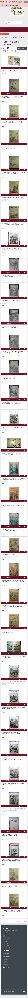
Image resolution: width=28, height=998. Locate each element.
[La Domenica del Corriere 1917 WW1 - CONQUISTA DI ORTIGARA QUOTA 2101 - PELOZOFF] (14, 722)
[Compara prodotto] (19, 68)
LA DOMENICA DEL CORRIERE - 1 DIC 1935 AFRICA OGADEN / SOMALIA (13, 657)
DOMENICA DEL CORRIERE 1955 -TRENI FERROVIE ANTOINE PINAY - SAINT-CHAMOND (13, 173)
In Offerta (6, 964)
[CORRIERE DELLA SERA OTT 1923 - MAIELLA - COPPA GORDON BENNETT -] (14, 137)
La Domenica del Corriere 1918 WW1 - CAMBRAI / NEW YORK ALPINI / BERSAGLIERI (13, 784)
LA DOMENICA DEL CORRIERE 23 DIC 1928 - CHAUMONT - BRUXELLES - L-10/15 (12, 276)
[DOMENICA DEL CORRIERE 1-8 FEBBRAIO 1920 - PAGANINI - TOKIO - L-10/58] (14, 187)
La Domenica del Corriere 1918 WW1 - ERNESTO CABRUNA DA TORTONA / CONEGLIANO (13, 428)
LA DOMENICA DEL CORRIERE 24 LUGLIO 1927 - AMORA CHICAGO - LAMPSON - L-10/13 (13, 403)
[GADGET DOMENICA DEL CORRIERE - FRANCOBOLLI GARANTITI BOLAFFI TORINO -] (14, 849)
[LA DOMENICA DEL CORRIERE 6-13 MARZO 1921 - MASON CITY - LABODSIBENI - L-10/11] (14, 341)
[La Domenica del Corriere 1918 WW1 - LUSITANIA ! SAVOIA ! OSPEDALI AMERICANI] (14, 697)
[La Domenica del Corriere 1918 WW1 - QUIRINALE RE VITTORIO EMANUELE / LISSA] (14, 798)
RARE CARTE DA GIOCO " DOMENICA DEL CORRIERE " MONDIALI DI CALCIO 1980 (11, 453)
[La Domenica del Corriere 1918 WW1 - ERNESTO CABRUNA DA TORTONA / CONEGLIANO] (14, 417)
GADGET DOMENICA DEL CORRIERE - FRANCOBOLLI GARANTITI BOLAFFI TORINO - (12, 860)
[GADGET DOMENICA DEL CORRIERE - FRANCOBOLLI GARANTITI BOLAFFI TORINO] (14, 824)
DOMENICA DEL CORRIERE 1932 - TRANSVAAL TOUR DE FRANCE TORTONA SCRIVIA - (12, 97)
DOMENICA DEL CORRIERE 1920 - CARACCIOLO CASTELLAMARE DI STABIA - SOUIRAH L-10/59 (13, 224)
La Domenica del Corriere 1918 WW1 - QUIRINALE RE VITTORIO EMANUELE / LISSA (13, 809)
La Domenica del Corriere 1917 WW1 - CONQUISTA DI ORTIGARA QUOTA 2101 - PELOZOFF (13, 733)
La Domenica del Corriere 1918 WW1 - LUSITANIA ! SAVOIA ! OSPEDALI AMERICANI (13, 708)
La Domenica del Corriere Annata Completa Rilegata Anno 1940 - (12, 71)
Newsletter (6, 961)
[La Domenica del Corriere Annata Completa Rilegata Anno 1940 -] (14, 60)
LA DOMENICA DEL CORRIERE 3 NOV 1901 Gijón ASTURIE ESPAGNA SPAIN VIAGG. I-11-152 (13, 479)
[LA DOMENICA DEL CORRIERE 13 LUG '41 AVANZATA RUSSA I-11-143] (14, 621)
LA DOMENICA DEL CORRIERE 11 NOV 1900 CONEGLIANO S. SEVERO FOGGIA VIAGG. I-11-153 (13, 530)
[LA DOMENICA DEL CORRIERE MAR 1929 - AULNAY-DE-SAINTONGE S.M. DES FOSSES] (14, 290)
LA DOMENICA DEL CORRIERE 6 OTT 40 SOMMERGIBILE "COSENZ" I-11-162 (11, 555)
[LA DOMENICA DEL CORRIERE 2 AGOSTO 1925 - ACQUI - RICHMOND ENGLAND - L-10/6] (14, 316)
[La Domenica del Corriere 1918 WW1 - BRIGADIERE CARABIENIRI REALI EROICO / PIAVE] (14, 671)
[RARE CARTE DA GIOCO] (14, 443)
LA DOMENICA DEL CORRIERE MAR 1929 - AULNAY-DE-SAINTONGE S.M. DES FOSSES (13, 301)
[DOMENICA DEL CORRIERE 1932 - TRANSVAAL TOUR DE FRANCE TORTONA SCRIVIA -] (14, 86)
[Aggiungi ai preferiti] (24, 68)
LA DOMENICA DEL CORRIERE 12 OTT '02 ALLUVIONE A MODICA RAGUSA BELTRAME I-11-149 (14, 606)
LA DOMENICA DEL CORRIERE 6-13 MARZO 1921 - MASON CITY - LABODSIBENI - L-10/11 (13, 352)
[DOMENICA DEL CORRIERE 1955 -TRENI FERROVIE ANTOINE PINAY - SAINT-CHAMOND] (14, 162)
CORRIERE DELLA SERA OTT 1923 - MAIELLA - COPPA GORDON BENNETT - (12, 147)
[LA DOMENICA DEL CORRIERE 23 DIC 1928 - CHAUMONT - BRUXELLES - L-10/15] (14, 265)
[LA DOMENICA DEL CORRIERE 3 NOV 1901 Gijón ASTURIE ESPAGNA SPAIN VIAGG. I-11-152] (14, 468)
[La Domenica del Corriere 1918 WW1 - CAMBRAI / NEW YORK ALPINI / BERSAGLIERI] (14, 773)
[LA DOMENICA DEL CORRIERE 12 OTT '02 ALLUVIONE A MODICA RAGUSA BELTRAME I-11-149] (14, 595)
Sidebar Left (5, 34)
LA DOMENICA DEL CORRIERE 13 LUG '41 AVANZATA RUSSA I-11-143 (11, 631)
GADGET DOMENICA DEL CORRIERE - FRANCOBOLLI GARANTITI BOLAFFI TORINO (12, 835)
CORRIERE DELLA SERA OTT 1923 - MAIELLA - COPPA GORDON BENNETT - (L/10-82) (12, 911)
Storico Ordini (7, 956)
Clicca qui (16, 5)
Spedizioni (5, 943)
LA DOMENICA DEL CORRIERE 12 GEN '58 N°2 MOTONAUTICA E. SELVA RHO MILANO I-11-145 (13, 581)
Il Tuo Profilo (6, 953)
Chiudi (26, 1)
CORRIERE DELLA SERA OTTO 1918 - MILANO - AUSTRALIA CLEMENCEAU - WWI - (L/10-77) (12, 122)
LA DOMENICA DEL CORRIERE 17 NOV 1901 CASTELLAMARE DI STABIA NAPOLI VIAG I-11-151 (13, 504)
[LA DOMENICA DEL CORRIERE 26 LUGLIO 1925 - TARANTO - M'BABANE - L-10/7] (14, 367)
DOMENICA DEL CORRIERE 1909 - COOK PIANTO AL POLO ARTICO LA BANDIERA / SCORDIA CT (14, 758)
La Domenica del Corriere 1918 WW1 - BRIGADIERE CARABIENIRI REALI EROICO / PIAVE (13, 682)
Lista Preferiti (6, 959)
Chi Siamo (5, 941)
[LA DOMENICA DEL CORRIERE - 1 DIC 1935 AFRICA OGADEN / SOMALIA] (14, 646)
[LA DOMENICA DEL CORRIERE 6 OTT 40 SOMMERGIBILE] (14, 544)
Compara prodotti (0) (22, 48)
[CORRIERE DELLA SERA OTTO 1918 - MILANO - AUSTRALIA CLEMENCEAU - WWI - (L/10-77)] (14, 111)
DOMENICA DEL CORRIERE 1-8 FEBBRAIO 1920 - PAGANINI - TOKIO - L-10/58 (13, 198)
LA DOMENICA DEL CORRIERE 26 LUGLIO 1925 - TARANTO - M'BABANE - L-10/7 (13, 377)
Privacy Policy (6, 945)
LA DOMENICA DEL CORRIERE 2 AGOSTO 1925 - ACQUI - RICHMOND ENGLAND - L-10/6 (13, 326)
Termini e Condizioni (7, 947)
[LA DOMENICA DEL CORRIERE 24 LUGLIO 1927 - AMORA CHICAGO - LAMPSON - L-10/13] (14, 392)
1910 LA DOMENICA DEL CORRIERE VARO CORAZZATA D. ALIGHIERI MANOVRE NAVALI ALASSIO (12, 250)
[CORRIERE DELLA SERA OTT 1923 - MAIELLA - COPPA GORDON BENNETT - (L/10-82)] (14, 900)
